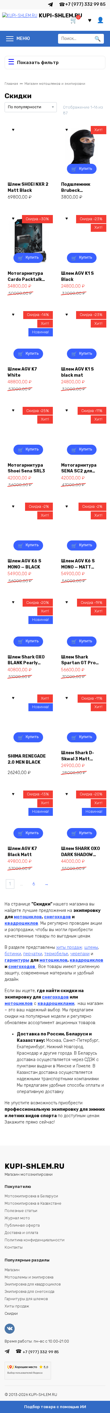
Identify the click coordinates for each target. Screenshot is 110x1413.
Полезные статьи (21, 1210)
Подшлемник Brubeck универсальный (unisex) (79, 187)
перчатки (32, 953)
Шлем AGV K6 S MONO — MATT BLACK (78, 563)
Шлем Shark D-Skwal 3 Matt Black (77, 755)
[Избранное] (90, 20)
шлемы (91, 947)
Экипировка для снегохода (29, 1291)
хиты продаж (69, 947)
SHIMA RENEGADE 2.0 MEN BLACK (27, 759)
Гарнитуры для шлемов (26, 1298)
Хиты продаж (17, 1306)
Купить (85, 168)
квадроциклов (21, 923)
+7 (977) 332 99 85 (85, 4)
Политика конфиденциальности (34, 1240)
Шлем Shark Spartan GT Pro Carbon (78, 659)
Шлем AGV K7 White (22, 372)
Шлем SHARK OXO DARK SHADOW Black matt (80, 851)
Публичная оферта (22, 1225)
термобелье (56, 953)
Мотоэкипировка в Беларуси (31, 1196)
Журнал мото (17, 1218)
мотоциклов (28, 917)
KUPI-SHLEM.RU (60, 15)
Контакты (14, 1247)
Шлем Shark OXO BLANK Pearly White (26, 659)
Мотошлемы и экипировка (29, 1277)
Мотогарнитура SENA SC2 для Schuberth (79, 468)
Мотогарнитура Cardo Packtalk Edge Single (25, 276)
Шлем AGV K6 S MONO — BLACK (24, 563)
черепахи (80, 953)
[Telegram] (50, 4)
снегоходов (57, 917)
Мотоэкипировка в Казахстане (33, 1203)
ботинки (13, 953)
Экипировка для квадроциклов (33, 1284)
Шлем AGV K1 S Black (77, 276)
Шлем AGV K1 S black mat (77, 372)
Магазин (12, 1270)
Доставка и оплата (21, 1232)
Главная (11, 84)
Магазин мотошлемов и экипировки (54, 84)
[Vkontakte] (11, 1329)
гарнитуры (17, 960)
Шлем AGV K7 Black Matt (22, 851)
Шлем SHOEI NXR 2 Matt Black (28, 187)
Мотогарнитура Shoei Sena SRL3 (26, 468)
